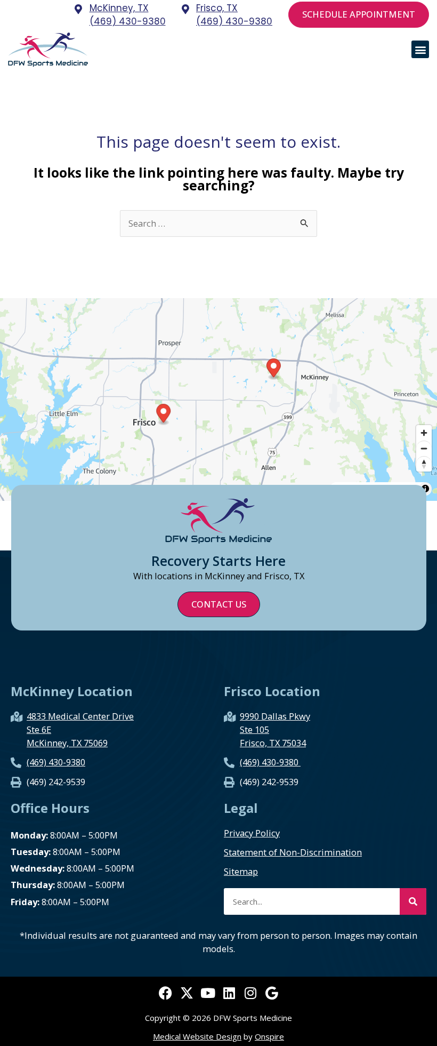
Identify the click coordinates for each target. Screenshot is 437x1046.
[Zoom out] (424, 448)
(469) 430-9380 (128, 21)
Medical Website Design (197, 1036)
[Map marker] (273, 369)
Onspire (269, 1036)
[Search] (413, 901)
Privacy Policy (252, 833)
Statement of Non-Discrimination (293, 852)
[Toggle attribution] (425, 488)
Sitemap (241, 871)
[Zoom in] (424, 433)
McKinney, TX (119, 8)
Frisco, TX (217, 8)
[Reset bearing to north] (424, 464)
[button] (420, 49)
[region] (218, 399)
